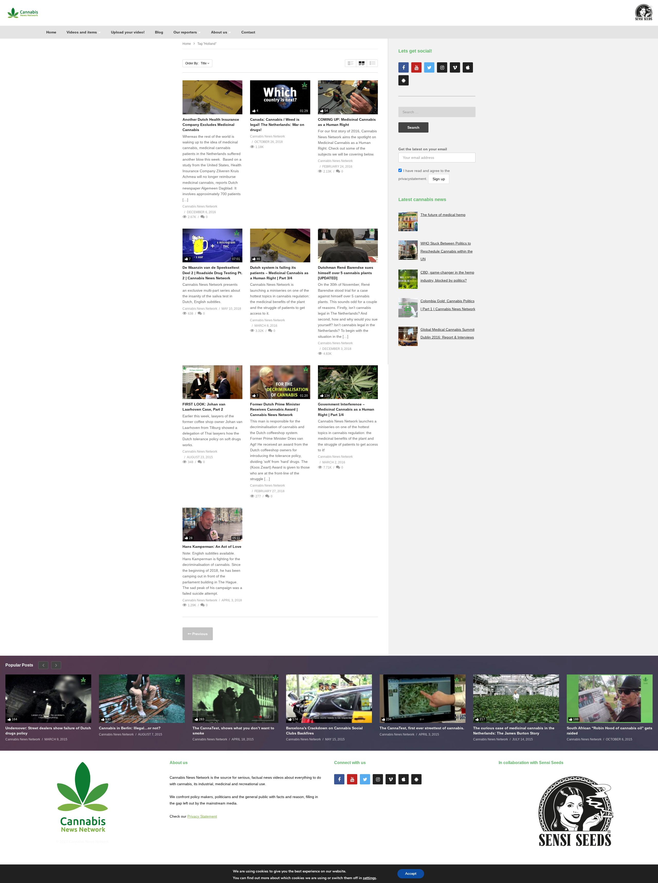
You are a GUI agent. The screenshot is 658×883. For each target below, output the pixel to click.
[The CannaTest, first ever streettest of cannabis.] (422, 698)
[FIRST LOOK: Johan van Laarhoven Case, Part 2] (212, 382)
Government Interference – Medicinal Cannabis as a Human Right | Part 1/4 (346, 409)
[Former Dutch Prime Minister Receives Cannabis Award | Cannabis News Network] (280, 382)
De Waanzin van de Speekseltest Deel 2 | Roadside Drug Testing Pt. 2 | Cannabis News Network (212, 272)
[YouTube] (416, 67)
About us (219, 32)
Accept (410, 873)
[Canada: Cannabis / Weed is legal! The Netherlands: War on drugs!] (280, 97)
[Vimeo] (455, 67)
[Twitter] (429, 67)
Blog (159, 32)
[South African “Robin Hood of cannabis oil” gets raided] (610, 698)
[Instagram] (442, 67)
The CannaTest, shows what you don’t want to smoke (233, 730)
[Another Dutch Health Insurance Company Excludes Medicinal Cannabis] (212, 97)
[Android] (403, 80)
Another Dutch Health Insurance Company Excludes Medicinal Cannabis (210, 124)
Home (51, 32)
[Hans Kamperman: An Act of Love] (212, 524)
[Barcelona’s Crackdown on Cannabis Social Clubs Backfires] (329, 698)
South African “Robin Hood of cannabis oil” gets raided (609, 730)
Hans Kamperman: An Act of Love (211, 546)
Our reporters (185, 32)
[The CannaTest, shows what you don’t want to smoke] (235, 698)
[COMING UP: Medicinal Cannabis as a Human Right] (348, 97)
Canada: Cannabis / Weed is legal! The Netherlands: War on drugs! (277, 124)
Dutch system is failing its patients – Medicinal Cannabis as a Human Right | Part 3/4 (279, 272)
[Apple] (468, 67)
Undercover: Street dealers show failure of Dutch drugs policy (48, 730)
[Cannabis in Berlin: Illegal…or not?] (142, 698)
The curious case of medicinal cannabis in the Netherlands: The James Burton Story (513, 730)
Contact (248, 32)
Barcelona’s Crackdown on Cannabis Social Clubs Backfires (324, 730)
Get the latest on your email (422, 149)
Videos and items (82, 32)
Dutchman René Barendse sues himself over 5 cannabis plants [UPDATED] (345, 272)
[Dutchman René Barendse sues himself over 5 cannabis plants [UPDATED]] (348, 245)
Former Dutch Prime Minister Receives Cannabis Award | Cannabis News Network (275, 409)
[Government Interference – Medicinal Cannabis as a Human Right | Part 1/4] (348, 382)
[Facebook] (403, 67)
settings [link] (369, 878)
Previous (199, 634)
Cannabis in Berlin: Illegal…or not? (130, 728)
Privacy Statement (202, 816)
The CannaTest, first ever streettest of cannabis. (422, 728)
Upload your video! (128, 32)
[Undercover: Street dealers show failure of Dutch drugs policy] (48, 698)
